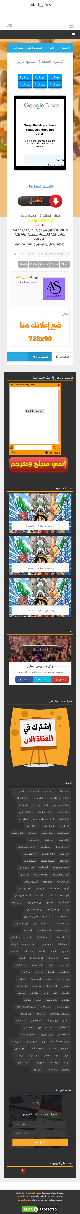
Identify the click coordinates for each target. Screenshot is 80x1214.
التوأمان (14, 951)
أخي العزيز (49, 839)
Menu (10, 25)
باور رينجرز (36, 986)
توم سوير (40, 1013)
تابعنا (43, 679)
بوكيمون (34, 992)
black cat (64, 791)
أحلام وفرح (17, 832)
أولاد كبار (50, 902)
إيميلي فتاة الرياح (34, 909)
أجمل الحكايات (32, 826)
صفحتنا (26, 679)
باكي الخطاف (51, 986)
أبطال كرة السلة (45, 812)
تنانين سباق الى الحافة (26, 1006)
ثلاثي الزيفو (21, 1020)
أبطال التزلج (18, 791)
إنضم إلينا (42, 649)
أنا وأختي (64, 895)
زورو (43, 1041)
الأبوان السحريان (21, 923)
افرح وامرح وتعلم (61, 923)
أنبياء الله (39, 895)
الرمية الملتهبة (36, 958)
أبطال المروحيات (26, 805)
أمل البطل (40, 888)
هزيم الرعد (39, 1062)
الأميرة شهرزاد (46, 944)
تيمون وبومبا (52, 1020)
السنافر (22, 958)
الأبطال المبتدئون (40, 923)
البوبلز (53, 951)
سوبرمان (65, 1048)
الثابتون (31, 253)
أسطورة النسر (30, 860)
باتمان (48, 979)
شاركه (55, 264)
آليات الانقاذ (33, 791)
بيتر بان (38, 999)
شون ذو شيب (37, 1048)
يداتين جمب (38, 1069)
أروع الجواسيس (29, 853)
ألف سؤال (24, 874)
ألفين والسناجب (31, 881)
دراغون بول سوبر (28, 1034)
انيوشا (51, 971)
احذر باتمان (47, 916)
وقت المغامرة (23, 1062)
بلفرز (55, 992)
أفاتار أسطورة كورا (61, 874)
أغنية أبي (43, 867)
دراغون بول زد (47, 1034)
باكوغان (65, 986)
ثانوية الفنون (36, 1020)
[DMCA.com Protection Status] (40, 1209)
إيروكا (66, 909)
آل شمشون (49, 791)
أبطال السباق (22, 798)
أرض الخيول (45, 847)
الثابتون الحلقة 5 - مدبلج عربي (40, 61)
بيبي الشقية (51, 999)
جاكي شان (28, 1027)
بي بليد (21, 992)
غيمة (57, 1055)
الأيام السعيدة (28, 944)
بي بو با (65, 999)
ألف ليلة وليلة (63, 881)
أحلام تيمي (47, 832)
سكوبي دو (31, 1041)
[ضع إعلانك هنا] (40, 325)
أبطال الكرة (43, 805)
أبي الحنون (64, 826)
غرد (66, 264)
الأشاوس (28, 930)
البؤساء (14, 944)
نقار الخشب (54, 1062)
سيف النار (52, 1048)
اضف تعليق (19, 253)
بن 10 (45, 992)
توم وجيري (26, 1013)
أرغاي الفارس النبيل (26, 847)
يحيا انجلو (52, 1069)
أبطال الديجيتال (39, 798)
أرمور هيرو (64, 853)
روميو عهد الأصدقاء (59, 1041)
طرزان (66, 1055)
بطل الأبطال (22, 986)
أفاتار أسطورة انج (26, 867)
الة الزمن (42, 951)
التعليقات (64, 356)
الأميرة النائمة (63, 944)
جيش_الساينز (40, 5)
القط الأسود (63, 965)
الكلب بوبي (37, 965)
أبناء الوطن (23, 819)
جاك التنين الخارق (45, 1027)
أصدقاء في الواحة (60, 867)
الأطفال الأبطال (62, 937)
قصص (47, 1055)
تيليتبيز (66, 1020)
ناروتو (66, 1062)
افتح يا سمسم (31, 916)
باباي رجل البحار (62, 979)
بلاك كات (65, 992)
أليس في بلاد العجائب (59, 888)
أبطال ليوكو (63, 819)
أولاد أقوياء (64, 902)
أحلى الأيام (64, 839)
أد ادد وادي (34, 839)
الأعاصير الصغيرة (44, 937)
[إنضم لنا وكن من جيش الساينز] (40, 338)
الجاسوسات (52, 958)
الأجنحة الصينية (62, 930)
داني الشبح (63, 1034)
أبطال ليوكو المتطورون (43, 819)
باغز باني (22, 979)
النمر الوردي (63, 971)
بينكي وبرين (46, 1006)
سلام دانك (16, 1041)
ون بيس (65, 1069)
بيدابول (27, 999)
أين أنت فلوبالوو (34, 902)
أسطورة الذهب (48, 860)
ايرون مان (26, 971)
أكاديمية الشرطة (41, 874)
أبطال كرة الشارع (26, 812)
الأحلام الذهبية (44, 930)
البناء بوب (65, 951)
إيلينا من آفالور (53, 909)
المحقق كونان (21, 965)
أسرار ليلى (64, 860)
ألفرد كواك (47, 881)
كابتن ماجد (34, 1055)
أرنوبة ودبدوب (48, 853)
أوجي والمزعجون (23, 895)
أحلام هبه (32, 832)
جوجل (62, 679)
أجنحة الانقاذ (63, 832)
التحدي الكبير (28, 951)
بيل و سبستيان (62, 1006)
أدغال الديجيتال (62, 847)
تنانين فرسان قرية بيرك (59, 1013)
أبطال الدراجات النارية (60, 798)
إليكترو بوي (17, 902)
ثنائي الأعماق (63, 1027)
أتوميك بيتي (48, 826)
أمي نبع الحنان (24, 888)
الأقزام (29, 937)
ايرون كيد (39, 971)
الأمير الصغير (16, 937)
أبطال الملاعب (63, 812)
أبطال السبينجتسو (60, 805)
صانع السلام (20, 1048)
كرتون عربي (19, 1055)
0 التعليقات (41, 356)
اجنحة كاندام (63, 916)
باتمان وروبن (36, 979)
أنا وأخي (51, 895)
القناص (50, 965)
